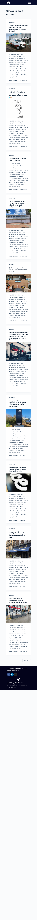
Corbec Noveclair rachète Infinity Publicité (17, 159)
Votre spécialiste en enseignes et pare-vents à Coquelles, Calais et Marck (18, 600)
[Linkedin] (12, 674)
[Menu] (29, 2)
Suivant (26, 660)
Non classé (12, 22)
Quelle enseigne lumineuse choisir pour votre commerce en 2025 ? (18, 269)
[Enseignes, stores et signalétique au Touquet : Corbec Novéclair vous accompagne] (18, 418)
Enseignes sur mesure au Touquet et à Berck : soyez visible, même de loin (17, 469)
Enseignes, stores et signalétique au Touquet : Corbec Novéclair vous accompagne (17, 403)
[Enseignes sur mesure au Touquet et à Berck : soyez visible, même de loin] (18, 482)
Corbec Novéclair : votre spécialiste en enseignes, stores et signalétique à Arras (17, 534)
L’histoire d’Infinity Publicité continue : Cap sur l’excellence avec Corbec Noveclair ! (18, 28)
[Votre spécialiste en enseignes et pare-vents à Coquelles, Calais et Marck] (18, 614)
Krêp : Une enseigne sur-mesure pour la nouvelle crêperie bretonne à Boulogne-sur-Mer (17, 204)
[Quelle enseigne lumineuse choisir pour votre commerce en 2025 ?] (18, 283)
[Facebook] (8, 674)
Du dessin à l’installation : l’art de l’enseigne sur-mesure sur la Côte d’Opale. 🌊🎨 (18, 94)
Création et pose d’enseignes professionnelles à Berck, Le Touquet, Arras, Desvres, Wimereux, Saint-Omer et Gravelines (18, 336)
